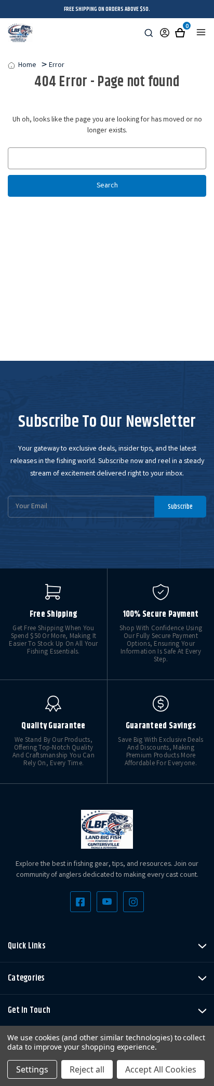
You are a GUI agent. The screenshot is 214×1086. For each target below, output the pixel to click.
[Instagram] (133, 901)
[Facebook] (80, 901)
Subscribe (180, 506)
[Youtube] (107, 901)
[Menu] (201, 32)
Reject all (87, 1069)
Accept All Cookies (160, 1069)
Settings (32, 1069)
